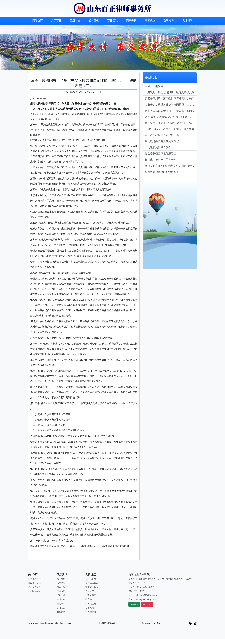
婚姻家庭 (61, 611)
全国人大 (89, 607)
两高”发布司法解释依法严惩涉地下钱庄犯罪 (170, 117)
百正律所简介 (34, 578)
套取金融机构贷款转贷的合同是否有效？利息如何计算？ (171, 104)
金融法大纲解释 (154, 86)
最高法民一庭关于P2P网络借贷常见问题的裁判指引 (171, 123)
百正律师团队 (34, 582)
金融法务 (61, 599)
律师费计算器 (91, 586)
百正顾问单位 (34, 591)
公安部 (88, 599)
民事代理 (150, 20)
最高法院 (89, 591)
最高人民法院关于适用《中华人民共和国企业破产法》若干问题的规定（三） (171, 110)
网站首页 (37, 20)
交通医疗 (61, 591)
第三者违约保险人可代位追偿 (162, 135)
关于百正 (56, 20)
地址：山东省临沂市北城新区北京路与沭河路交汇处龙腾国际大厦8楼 (160, 578)
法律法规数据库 (92, 582)
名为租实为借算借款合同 (159, 147)
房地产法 (61, 603)
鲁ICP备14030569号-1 (151, 623)
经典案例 (94, 20)
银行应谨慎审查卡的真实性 (160, 159)
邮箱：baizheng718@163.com (142, 595)
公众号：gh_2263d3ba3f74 (141, 586)
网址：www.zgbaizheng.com (142, 599)
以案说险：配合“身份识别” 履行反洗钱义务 (169, 92)
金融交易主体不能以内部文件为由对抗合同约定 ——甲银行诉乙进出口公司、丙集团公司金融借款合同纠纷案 (171, 165)
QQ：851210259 (136, 591)
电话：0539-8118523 (138, 582)
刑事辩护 (131, 20)
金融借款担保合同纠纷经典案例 (163, 172)
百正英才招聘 (34, 586)
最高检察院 (90, 595)
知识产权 (61, 586)
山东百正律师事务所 (107, 623)
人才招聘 (187, 20)
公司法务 (169, 20)
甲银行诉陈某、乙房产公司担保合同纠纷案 (169, 129)
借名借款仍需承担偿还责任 (160, 153)
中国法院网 (90, 603)
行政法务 (61, 595)
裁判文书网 (90, 578)
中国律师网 (90, 611)
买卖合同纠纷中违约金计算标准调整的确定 (169, 98)
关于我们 (147, 604)
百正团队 (112, 20)
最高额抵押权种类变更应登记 (162, 141)
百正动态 (75, 20)
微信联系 (134, 604)
